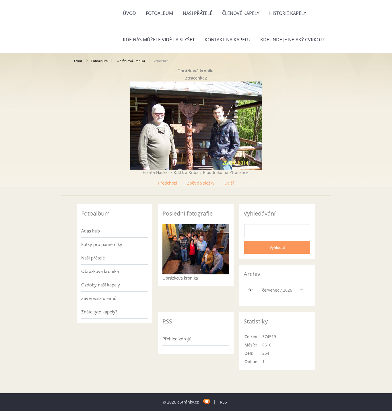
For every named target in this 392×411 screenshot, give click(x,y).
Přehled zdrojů (176, 339)
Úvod (129, 13)
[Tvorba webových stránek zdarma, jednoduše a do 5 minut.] (207, 401)
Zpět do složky (200, 183)
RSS (223, 402)
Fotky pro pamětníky (101, 244)
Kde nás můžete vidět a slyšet (159, 39)
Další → (231, 183)
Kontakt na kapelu (228, 39)
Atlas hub (90, 231)
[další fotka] (308, 126)
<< (251, 290)
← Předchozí (165, 183)
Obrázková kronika (131, 61)
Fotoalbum (159, 13)
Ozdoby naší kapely (100, 285)
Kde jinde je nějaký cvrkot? (292, 39)
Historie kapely (287, 13)
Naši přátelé (197, 13)
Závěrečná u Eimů (99, 298)
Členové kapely (240, 13)
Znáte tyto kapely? (99, 312)
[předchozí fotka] (83, 126)
